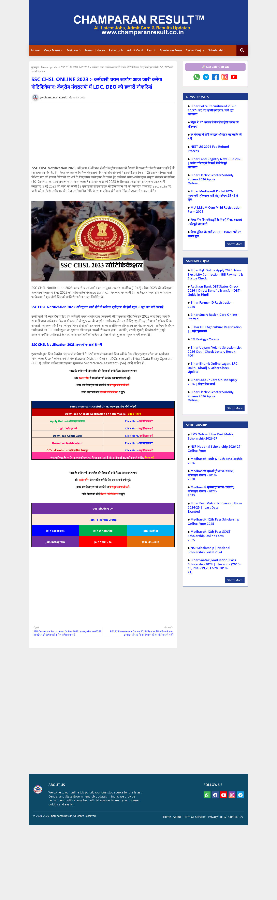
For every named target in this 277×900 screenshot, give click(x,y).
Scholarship (216, 50)
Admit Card (135, 50)
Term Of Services (194, 817)
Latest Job (116, 50)
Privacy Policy (217, 817)
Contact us (235, 817)
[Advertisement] (105, 134)
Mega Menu (52, 50)
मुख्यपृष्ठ (35, 67)
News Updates (95, 50)
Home (35, 50)
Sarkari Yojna (195, 50)
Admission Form (171, 50)
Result (151, 50)
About (177, 817)
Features (72, 50)
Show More (235, 244)
